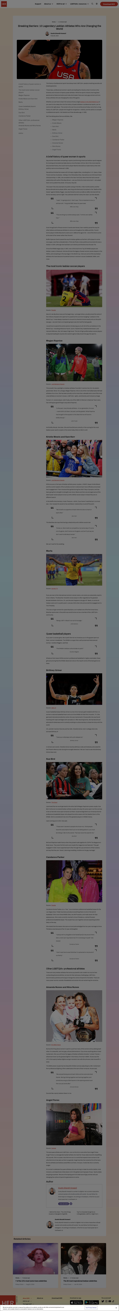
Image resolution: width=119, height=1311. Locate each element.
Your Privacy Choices (91, 1307)
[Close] (116, 1308)
